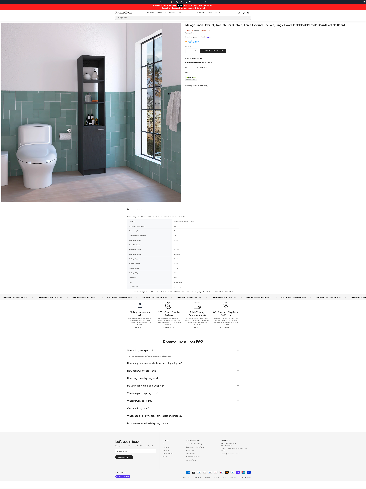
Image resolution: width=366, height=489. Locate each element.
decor (209, 13)
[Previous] (160, 2)
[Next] (205, 2)
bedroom (172, 13)
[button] (248, 12)
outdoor (182, 13)
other (217, 13)
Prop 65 (165, 457)
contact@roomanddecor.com (230, 454)
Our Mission (166, 450)
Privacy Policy (190, 453)
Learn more (139, 328)
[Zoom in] (176, 27)
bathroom (200, 13)
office (191, 13)
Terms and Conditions (193, 457)
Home (134, 292)
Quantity (188, 46)
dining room (161, 13)
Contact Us (166, 447)
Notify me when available (213, 51)
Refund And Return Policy (194, 444)
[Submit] (248, 18)
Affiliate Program (168, 453)
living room (149, 13)
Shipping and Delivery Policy (195, 447)
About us (165, 444)
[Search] (234, 13)
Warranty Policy (191, 460)
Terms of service (191, 450)
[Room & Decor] (123, 12)
